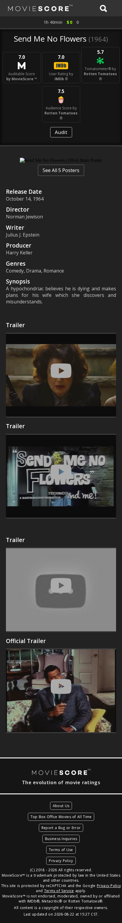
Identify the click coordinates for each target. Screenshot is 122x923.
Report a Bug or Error (61, 827)
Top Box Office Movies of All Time (61, 816)
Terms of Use (61, 849)
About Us (61, 805)
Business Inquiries (61, 838)
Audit (61, 132)
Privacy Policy (61, 860)
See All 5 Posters (61, 170)
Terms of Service (59, 890)
